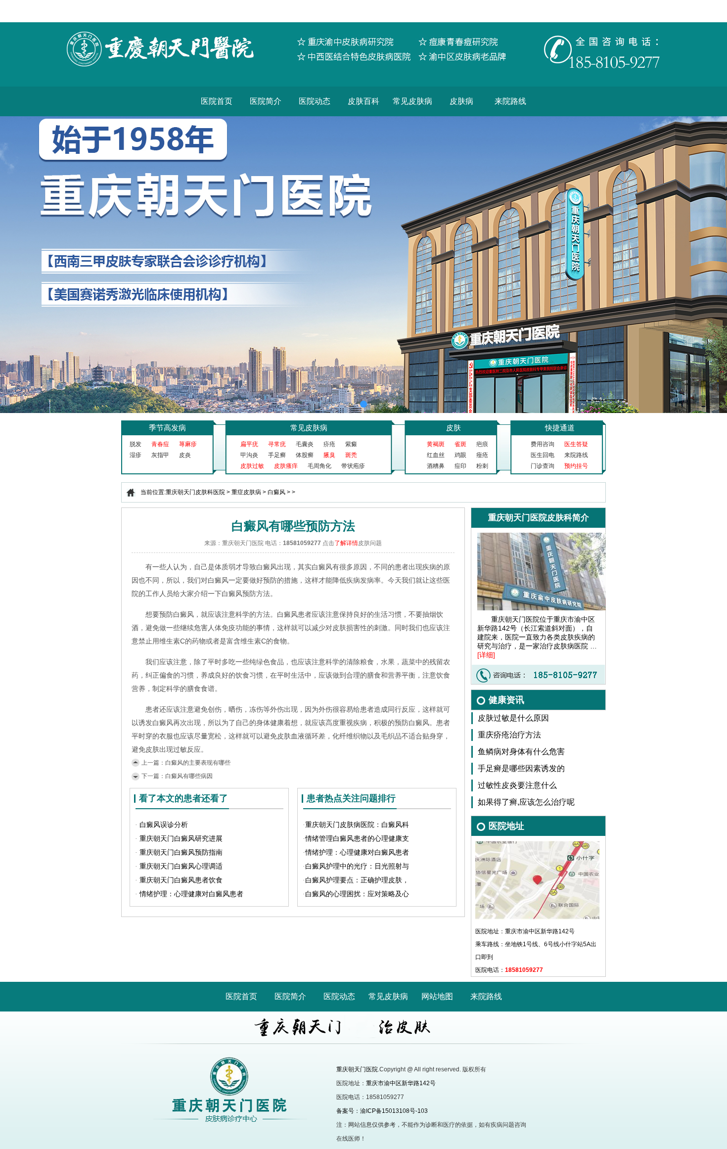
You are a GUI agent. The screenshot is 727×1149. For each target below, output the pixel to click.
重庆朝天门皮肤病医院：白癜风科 (357, 824)
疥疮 (329, 444)
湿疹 (135, 455)
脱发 (135, 444)
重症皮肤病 (246, 492)
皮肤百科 (363, 101)
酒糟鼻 (436, 465)
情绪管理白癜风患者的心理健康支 (357, 838)
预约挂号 (576, 465)
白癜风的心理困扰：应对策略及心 (357, 894)
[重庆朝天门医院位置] (537, 844)
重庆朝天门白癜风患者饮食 (181, 880)
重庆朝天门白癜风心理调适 (181, 866)
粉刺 (482, 465)
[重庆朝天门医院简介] (548, 536)
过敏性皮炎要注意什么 (517, 785)
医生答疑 (576, 444)
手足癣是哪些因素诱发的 (521, 768)
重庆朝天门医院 (357, 1069)
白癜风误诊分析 (163, 824)
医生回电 (542, 455)
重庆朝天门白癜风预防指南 (181, 852)
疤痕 (482, 444)
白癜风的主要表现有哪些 (197, 762)
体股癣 (305, 455)
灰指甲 (160, 455)
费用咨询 (542, 444)
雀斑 (460, 444)
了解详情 (346, 543)
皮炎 (185, 455)
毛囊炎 (305, 444)
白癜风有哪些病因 (189, 776)
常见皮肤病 (412, 101)
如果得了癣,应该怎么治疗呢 (526, 802)
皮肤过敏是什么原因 (513, 718)
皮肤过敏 (252, 465)
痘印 (460, 465)
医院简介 (265, 101)
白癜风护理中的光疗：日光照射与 (357, 866)
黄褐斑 (436, 444)
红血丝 (436, 455)
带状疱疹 (353, 465)
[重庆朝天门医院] (363, 25)
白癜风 (276, 492)
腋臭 (329, 455)
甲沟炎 (249, 455)
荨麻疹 (188, 444)
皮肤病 (461, 101)
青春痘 (160, 444)
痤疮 (482, 455)
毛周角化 (319, 465)
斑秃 (351, 455)
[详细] (486, 655)
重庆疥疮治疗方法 (509, 735)
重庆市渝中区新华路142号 (401, 1083)
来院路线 (510, 101)
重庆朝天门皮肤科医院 (195, 492)
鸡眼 (460, 455)
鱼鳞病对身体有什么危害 (521, 751)
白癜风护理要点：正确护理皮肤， (357, 880)
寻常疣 (277, 444)
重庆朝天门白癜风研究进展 (181, 838)
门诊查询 (542, 465)
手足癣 (277, 455)
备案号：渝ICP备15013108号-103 (382, 1110)
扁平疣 (249, 444)
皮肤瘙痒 (286, 465)
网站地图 (437, 996)
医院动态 (314, 101)
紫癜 (351, 444)
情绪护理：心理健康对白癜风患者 (191, 894)
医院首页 (216, 101)
